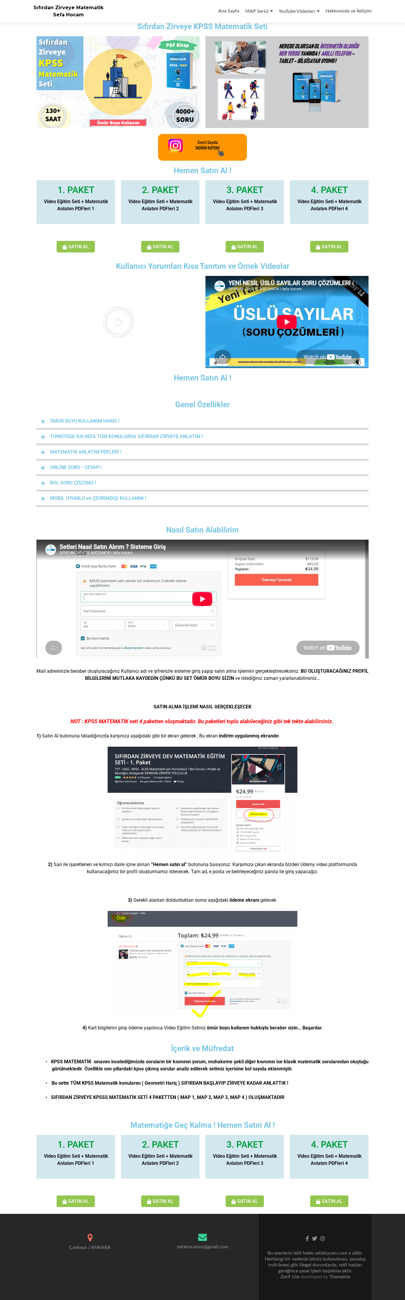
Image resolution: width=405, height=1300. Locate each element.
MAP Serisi (256, 11)
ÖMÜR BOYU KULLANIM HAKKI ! (84, 421)
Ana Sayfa (228, 11)
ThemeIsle (339, 1276)
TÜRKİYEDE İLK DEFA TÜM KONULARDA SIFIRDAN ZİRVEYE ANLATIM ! (126, 436)
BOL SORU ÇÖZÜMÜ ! (73, 483)
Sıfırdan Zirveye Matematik (68, 7)
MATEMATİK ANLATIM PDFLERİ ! (85, 452)
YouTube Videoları (297, 11)
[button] (118, 322)
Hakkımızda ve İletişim (348, 11)
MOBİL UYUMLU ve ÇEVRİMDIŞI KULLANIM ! (98, 498)
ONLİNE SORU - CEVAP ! (75, 467)
